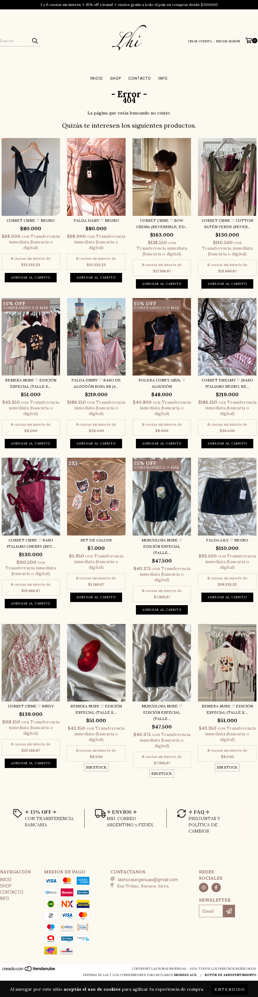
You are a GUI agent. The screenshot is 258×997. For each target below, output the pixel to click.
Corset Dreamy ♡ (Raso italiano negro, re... (227, 383)
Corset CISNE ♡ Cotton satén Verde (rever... (227, 223)
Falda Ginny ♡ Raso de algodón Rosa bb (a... (96, 383)
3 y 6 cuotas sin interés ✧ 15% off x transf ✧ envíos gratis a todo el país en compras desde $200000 (129, 4)
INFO (163, 78)
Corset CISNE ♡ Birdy (31, 706)
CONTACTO (139, 78)
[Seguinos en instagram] (203, 887)
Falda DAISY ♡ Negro (96, 220)
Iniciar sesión (228, 41)
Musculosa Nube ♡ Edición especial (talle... (162, 546)
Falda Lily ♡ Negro (227, 540)
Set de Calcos (96, 540)
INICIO (96, 78)
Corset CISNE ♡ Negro (31, 220)
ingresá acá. (185, 975)
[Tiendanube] (29, 971)
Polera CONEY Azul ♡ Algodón (161, 383)
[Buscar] (34, 40)
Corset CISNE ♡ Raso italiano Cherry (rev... (31, 543)
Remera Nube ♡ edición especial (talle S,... (30, 383)
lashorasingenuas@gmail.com (148, 879)
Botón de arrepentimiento (230, 975)
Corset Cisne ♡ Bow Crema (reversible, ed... (162, 223)
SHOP (115, 78)
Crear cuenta (200, 41)
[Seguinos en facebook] (216, 887)
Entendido (230, 989)
